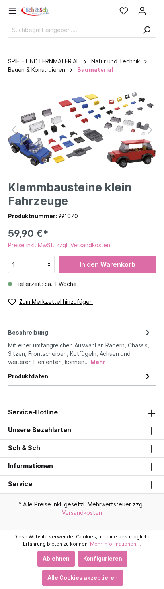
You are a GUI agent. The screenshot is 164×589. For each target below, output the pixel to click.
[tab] (80, 346)
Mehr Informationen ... (115, 544)
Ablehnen (56, 558)
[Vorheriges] (14, 130)
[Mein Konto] (142, 10)
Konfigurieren (102, 558)
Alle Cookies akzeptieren (82, 577)
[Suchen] (146, 30)
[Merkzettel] (124, 10)
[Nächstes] (150, 130)
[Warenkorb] (153, 8)
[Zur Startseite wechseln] (35, 10)
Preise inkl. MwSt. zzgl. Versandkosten (59, 245)
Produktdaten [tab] (28, 376)
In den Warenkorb (107, 264)
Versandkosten (82, 512)
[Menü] (14, 10)
